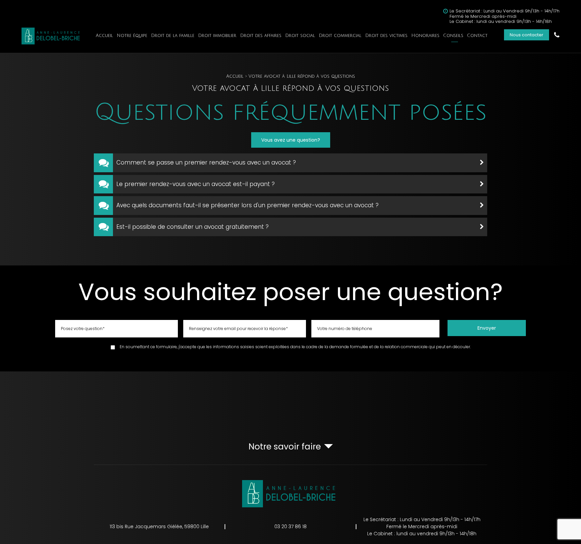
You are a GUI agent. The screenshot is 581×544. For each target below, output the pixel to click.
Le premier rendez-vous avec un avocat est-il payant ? (195, 184)
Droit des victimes (386, 35)
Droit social (300, 35)
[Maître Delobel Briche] (52, 36)
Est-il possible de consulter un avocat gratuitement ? (192, 227)
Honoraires (425, 35)
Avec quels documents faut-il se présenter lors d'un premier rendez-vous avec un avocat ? (247, 205)
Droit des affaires (260, 35)
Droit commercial (340, 35)
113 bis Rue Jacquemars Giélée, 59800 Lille (159, 526)
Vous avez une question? (290, 140)
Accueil (104, 35)
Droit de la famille (172, 35)
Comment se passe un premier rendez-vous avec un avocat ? (206, 162)
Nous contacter (526, 35)
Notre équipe (132, 35)
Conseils (453, 35)
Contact (477, 35)
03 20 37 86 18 (556, 35)
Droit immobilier (217, 35)
